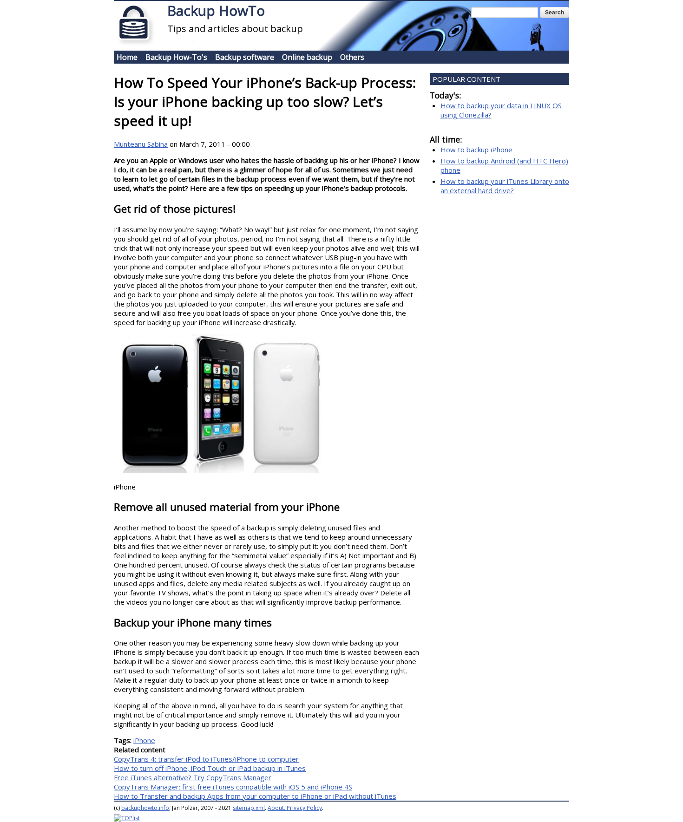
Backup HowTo (216, 10)
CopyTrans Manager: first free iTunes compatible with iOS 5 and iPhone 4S (233, 786)
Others (352, 57)
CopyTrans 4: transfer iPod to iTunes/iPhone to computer (206, 758)
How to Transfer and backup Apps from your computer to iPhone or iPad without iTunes (255, 796)
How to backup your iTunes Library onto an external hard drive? (504, 185)
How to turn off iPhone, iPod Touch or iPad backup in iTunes (210, 768)
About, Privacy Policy (295, 808)
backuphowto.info (145, 808)
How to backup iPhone (476, 149)
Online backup (307, 57)
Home (127, 57)
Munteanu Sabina (141, 144)
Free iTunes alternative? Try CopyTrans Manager (192, 777)
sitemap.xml (249, 808)
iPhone (144, 740)
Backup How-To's (176, 57)
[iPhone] (225, 470)
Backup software (244, 57)
